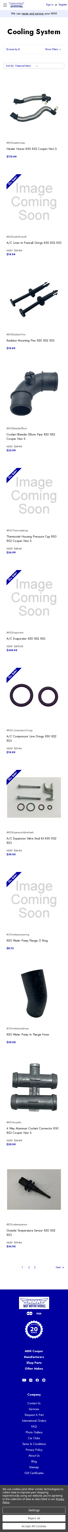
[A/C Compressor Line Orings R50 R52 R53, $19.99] (34, 695)
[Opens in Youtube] (24, 1380)
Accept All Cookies (34, 1526)
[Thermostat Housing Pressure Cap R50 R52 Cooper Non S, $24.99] (34, 495)
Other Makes (34, 1369)
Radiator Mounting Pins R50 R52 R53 (31, 340)
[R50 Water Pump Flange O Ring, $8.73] (34, 900)
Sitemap (34, 1467)
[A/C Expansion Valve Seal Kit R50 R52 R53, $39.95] (34, 797)
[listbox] (27, 65)
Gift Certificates (34, 1473)
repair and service (33, 13)
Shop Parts (34, 1363)
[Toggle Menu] (5, 5)
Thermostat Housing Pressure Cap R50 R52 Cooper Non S (32, 538)
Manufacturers (34, 1357)
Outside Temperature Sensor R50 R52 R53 (31, 1232)
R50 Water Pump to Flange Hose (28, 1034)
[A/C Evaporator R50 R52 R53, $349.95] (34, 598)
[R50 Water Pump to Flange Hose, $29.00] (34, 993)
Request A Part (34, 1415)
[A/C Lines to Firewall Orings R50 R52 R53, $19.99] (34, 202)
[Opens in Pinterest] (44, 1380)
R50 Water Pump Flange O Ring (27, 940)
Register (63, 4)
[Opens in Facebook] (37, 1380)
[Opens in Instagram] (31, 1380)
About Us (34, 1456)
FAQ (34, 1426)
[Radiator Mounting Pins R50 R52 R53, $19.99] (34, 299)
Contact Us (34, 1403)
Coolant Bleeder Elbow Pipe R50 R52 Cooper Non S (31, 436)
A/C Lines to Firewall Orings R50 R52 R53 (34, 243)
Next (58, 1267)
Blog (34, 1461)
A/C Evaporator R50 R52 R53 (26, 639)
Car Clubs (34, 1438)
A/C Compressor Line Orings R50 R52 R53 (32, 738)
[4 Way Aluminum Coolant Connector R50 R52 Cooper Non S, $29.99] (34, 1087)
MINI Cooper (34, 1351)
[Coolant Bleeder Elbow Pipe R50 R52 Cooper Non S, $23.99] (34, 393)
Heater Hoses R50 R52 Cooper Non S (32, 149)
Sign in (49, 4)
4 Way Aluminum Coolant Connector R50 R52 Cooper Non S (33, 1130)
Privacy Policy (34, 1450)
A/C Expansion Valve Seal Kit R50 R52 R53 (31, 840)
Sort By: (10, 66)
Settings (34, 1510)
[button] (34, 49)
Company (34, 1394)
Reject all (34, 1518)
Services (34, 1409)
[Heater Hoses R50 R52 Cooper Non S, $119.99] (34, 108)
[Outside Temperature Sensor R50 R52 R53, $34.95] (34, 1189)
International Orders (34, 1421)
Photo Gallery (34, 1432)
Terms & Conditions (34, 1444)
